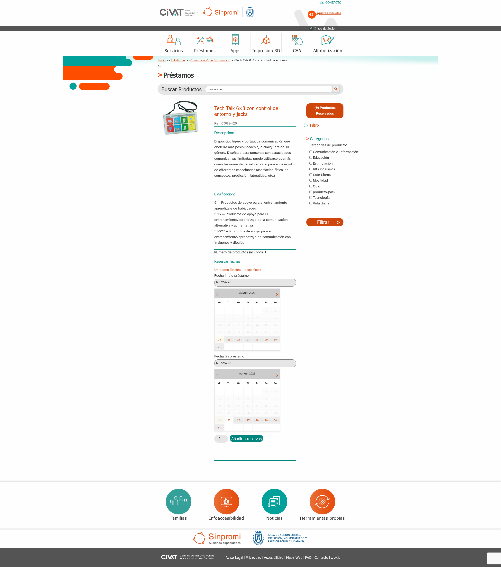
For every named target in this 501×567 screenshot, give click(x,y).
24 (219, 339)
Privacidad (253, 557)
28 (257, 339)
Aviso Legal (234, 557)
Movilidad (320, 181)
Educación (320, 158)
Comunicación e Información (210, 60)
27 (248, 339)
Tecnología (321, 198)
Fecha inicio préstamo (231, 276)
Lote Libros (321, 175)
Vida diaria (320, 203)
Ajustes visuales (328, 13)
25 (229, 339)
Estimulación (322, 164)
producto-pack (323, 192)
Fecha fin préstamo (229, 356)
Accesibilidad (273, 557)
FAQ (308, 557)
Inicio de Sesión (325, 28)
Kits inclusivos (323, 169)
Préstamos (178, 60)
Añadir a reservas (246, 438)
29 (266, 339)
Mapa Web (294, 557)
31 (219, 346)
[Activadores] (180, 102)
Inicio (162, 60)
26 (238, 339)
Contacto (321, 557)
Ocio (316, 186)
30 (275, 339)
